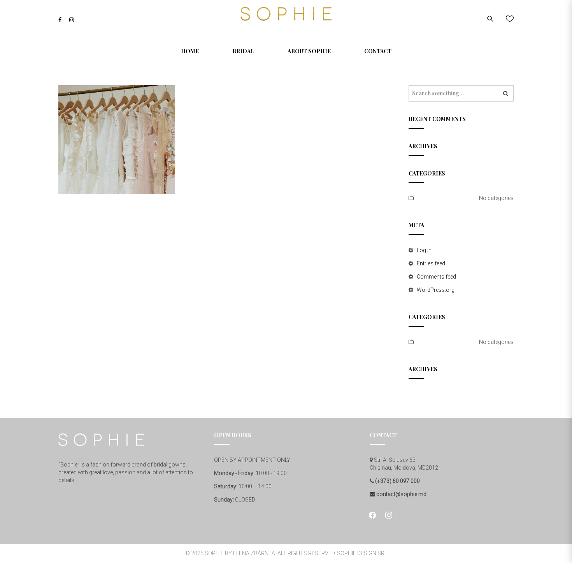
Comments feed (436, 277)
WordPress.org (435, 290)
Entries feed (431, 263)
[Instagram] (71, 20)
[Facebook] (59, 20)
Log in (424, 250)
